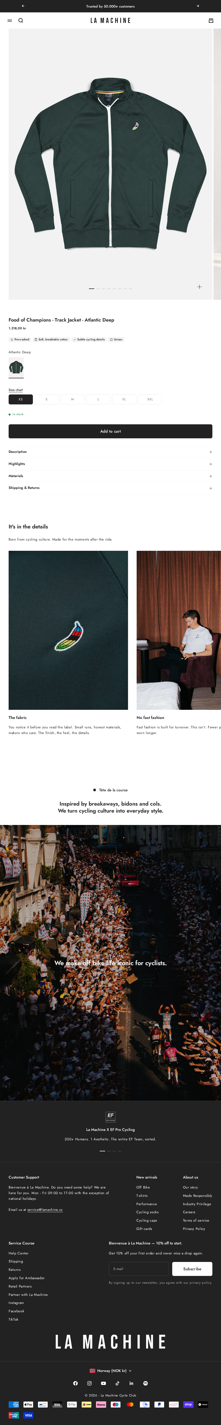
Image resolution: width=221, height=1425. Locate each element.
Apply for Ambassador (27, 1278)
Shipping (16, 1261)
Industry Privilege (197, 1204)
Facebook (16, 1311)
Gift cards (144, 1228)
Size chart (16, 389)
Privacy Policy (194, 1228)
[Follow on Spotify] (145, 1383)
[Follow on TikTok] (117, 1383)
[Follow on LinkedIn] (131, 1383)
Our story (190, 1187)
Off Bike (143, 1187)
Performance (146, 1204)
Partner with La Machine (28, 1294)
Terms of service (196, 1220)
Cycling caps (146, 1220)
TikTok (14, 1319)
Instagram (16, 1302)
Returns (15, 1269)
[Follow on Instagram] (89, 1383)
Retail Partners (20, 1286)
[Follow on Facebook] (75, 1383)
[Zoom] (199, 286)
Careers (189, 1212)
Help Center (19, 1253)
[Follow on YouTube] (103, 1383)
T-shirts (141, 1195)
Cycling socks (147, 1212)
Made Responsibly (197, 1195)
